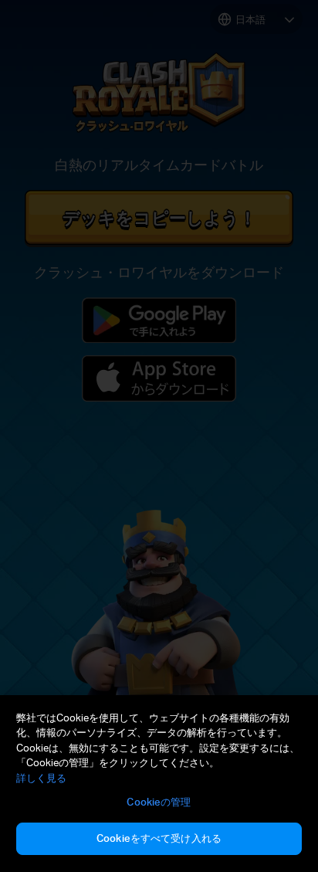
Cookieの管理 (159, 802)
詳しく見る (41, 778)
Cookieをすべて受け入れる (159, 838)
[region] (159, 783)
